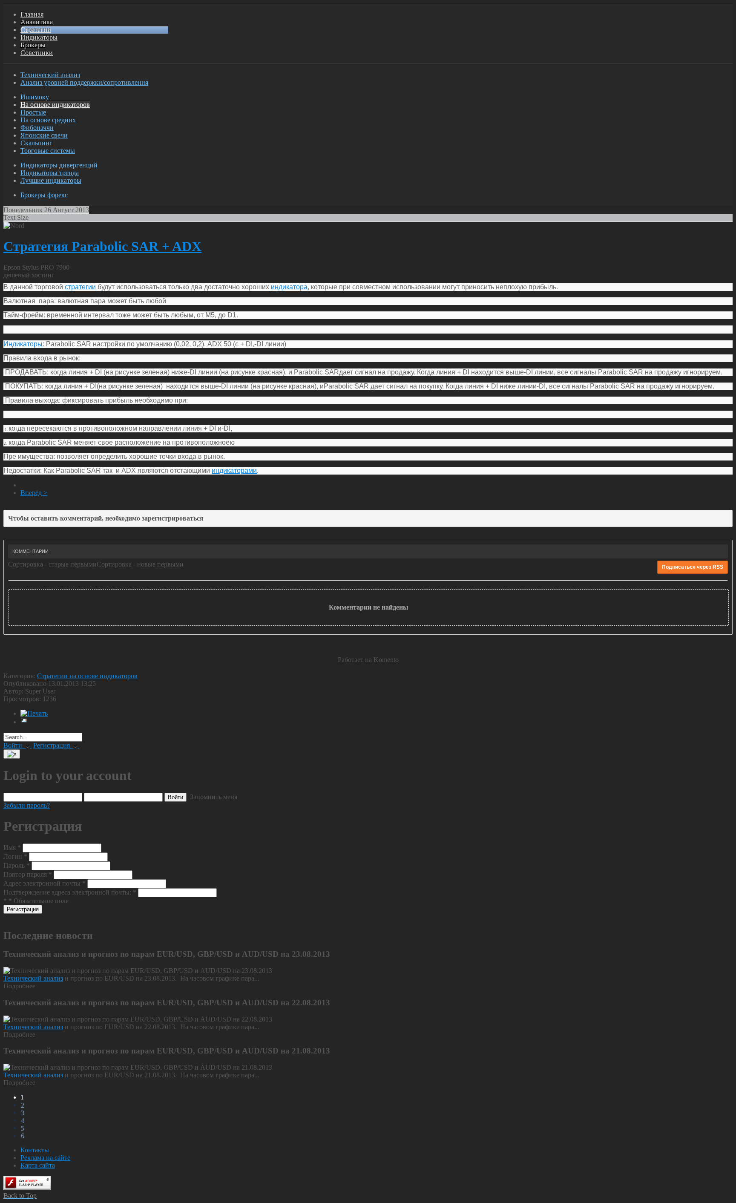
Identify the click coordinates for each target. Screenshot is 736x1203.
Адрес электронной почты (44, 883)
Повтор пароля (27, 874)
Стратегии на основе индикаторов (87, 675)
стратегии (80, 287)
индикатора (289, 287)
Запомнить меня (212, 796)
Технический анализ (33, 978)
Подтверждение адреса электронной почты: (69, 892)
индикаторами (234, 470)
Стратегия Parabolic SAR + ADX (102, 246)
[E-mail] (23, 721)
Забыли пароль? (26, 805)
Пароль (16, 865)
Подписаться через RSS (692, 567)
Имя (12, 847)
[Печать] (34, 713)
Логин (15, 856)
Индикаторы (23, 344)
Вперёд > (33, 492)
